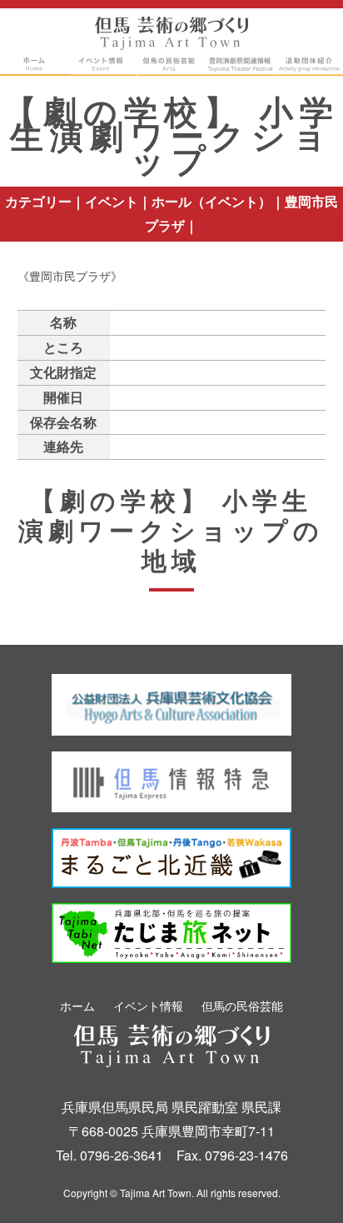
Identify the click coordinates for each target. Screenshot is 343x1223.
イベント (111, 201)
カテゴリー (38, 201)
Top (298, 1184)
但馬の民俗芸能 (242, 1005)
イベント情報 (148, 1005)
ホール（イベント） (211, 201)
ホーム (77, 1005)
